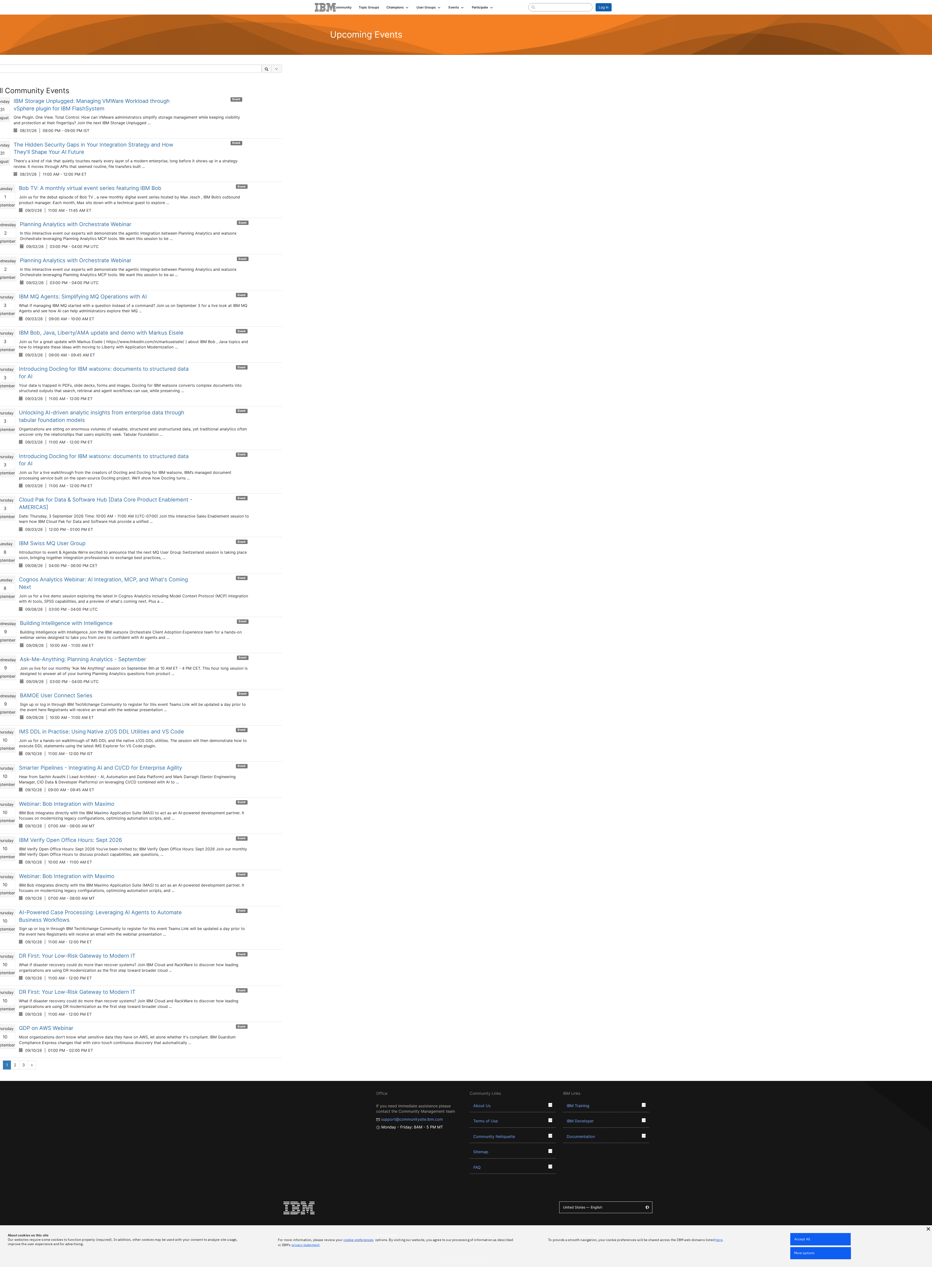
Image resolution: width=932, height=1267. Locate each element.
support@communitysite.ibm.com (412, 1119)
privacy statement (305, 1245)
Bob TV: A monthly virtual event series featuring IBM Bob (90, 188)
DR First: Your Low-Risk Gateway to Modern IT (77, 956)
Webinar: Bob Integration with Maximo (66, 804)
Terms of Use (485, 1121)
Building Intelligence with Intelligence (66, 623)
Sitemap (480, 1151)
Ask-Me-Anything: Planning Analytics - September (83, 659)
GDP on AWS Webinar (46, 1028)
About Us (482, 1105)
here (719, 1240)
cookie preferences (358, 1240)
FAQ (477, 1167)
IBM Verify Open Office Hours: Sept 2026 (70, 840)
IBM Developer (580, 1121)
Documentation (581, 1136)
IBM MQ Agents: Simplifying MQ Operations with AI (83, 296)
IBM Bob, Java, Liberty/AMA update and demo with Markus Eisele (101, 332)
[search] (533, 7)
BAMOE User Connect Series (56, 695)
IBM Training (578, 1105)
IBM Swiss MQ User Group (52, 543)
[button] (398, 7)
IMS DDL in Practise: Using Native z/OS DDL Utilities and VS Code (101, 731)
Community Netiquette (494, 1136)
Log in (603, 7)
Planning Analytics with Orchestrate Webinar (75, 224)
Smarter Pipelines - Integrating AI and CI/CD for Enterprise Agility (100, 768)
